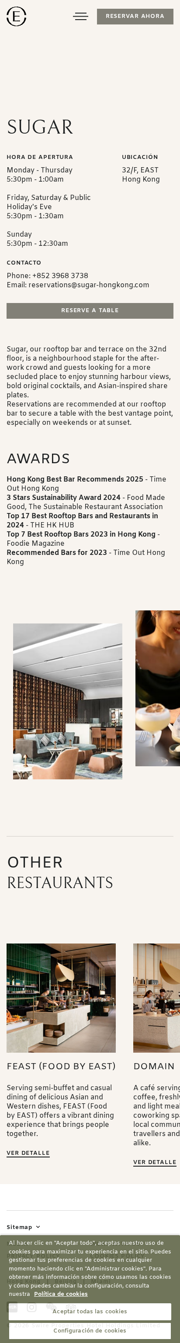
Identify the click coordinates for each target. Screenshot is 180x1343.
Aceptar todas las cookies (89, 1311)
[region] (90, 1289)
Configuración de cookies (89, 1331)
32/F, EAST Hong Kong (141, 175)
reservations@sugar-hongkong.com (88, 285)
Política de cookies (61, 1294)
